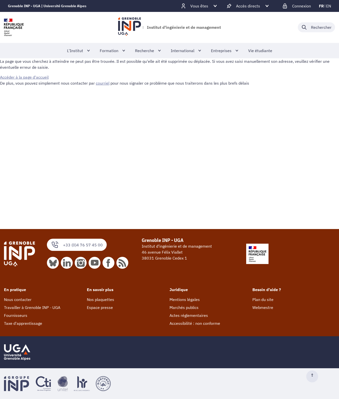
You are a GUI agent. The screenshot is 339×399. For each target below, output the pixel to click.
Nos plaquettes (100, 299)
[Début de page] (314, 376)
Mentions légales (185, 299)
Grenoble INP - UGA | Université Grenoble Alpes (47, 6)
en (328, 5)
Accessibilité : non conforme (195, 323)
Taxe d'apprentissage (23, 323)
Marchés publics (184, 307)
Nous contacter (18, 299)
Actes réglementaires (189, 315)
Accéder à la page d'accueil (24, 77)
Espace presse (100, 307)
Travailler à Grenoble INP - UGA (32, 307)
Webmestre (262, 307)
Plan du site (262, 299)
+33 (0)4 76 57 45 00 (83, 244)
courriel (102, 83)
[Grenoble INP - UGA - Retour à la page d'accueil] (129, 27)
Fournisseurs (15, 315)
